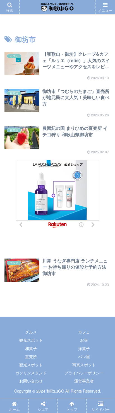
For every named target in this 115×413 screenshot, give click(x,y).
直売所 (31, 356)
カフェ (84, 332)
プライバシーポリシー (84, 373)
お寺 (84, 340)
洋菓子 (84, 348)
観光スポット (31, 340)
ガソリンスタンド (31, 373)
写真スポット (84, 364)
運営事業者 (84, 381)
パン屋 (84, 356)
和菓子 (31, 348)
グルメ (31, 332)
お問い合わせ (31, 381)
